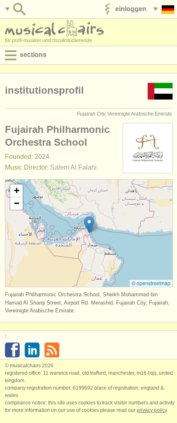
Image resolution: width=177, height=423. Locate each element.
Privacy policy (152, 410)
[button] (89, 224)
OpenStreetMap (153, 282)
